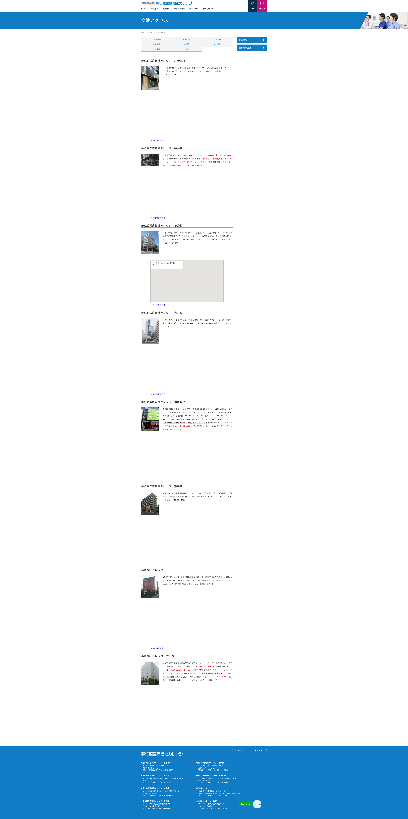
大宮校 (157, 44)
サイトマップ (261, 750)
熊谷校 (218, 44)
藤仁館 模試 (194, 9)
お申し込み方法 (209, 9)
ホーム (143, 32)
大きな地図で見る (157, 140)
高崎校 (157, 49)
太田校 (188, 49)
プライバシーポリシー (241, 750)
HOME (144, 9)
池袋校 (218, 39)
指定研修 (166, 9)
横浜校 (188, 39)
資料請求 (262, 8)
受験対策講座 (179, 9)
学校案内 (154, 9)
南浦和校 (187, 44)
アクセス (252, 8)
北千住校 (157, 39)
